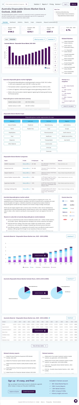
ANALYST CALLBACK (68, 106)
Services (57, 4)
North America (67, 132)
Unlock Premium (39, 255)
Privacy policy (49, 402)
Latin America (67, 125)
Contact (37, 402)
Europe (67, 128)
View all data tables (38, 346)
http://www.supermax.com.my (66, 183)
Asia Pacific (67, 140)
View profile (26, 164)
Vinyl (12, 136)
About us (43, 402)
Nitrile (12, 128)
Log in (66, 4)
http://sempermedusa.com (65, 168)
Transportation (49, 140)
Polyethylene (12, 132)
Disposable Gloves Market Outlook (66, 15)
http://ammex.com (63, 164)
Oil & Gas (48, 147)
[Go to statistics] (49, 318)
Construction (48, 144)
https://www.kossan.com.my (65, 177)
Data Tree (56, 9)
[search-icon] (26, 4)
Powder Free (30, 128)
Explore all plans (14, 391)
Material (12, 121)
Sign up (74, 4)
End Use (49, 121)
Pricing (52, 4)
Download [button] (51, 39)
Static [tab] (6, 39)
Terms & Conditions (57, 402)
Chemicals (48, 151)
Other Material (12, 144)
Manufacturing (49, 125)
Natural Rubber (12, 125)
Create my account (28, 391)
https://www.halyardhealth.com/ (66, 173)
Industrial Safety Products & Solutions (65, 14)
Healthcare (49, 136)
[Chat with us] (75, 401)
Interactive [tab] (12, 39)
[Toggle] (54, 12)
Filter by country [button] (39, 39)
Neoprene (12, 140)
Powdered (30, 125)
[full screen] (55, 44)
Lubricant (30, 121)
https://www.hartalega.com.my (66, 189)
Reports (44, 4)
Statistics (36, 4)
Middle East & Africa (67, 136)
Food (49, 128)
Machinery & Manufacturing (62, 12)
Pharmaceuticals (48, 132)
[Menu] (3, 4)
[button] (62, 12)
